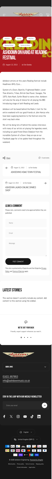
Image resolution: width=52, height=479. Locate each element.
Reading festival (9, 45)
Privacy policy (19, 464)
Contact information (21, 467)
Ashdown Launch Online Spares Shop (20, 189)
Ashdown (7, 38)
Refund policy (10, 464)
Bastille (19, 38)
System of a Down (25, 45)
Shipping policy (39, 464)
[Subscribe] (42, 405)
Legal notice (31, 467)
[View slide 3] (27, 337)
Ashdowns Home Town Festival (26, 172)
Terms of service (29, 464)
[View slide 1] (21, 337)
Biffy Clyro (31, 38)
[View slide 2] (24, 337)
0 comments (45, 158)
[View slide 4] (30, 337)
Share (8, 158)
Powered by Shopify (35, 460)
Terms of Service (18, 271)
